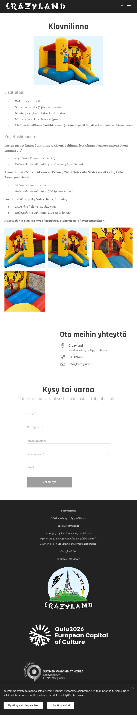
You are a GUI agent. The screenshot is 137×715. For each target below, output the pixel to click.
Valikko (129, 6)
